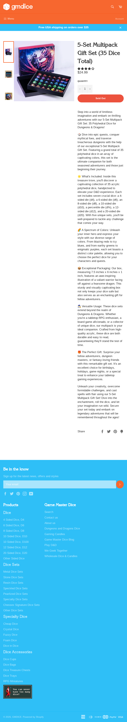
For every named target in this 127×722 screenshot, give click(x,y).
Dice (7, 513)
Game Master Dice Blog (59, 539)
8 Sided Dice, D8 (13, 530)
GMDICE (16, 717)
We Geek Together (55, 550)
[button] (86, 68)
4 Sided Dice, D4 (13, 519)
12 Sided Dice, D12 (15, 547)
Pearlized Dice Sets (15, 593)
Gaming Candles (54, 534)
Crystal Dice (11, 629)
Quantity (83, 81)
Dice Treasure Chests (16, 670)
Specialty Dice (15, 617)
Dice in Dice (10, 645)
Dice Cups (9, 659)
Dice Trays (10, 675)
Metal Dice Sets (13, 571)
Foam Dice (10, 640)
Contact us (51, 517)
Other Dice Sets (13, 610)
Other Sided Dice (13, 558)
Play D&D (50, 545)
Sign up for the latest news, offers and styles (31, 476)
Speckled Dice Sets (15, 588)
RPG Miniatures (13, 681)
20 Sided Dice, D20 (15, 553)
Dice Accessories (17, 652)
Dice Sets (11, 565)
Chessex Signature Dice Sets (21, 605)
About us (49, 523)
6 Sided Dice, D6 (13, 525)
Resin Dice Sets (13, 582)
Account (119, 18)
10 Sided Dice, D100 (16, 541)
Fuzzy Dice (10, 634)
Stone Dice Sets (13, 577)
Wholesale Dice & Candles (60, 556)
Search (48, 512)
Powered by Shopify (33, 717)
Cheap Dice (10, 623)
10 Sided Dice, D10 (15, 536)
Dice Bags (9, 664)
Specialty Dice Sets (15, 599)
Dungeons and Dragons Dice (62, 528)
